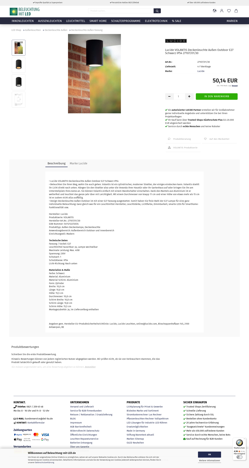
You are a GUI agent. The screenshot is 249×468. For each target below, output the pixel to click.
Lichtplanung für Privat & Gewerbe (145, 406)
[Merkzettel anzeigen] (229, 11)
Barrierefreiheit (83, 426)
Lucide (200, 71)
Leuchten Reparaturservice (84, 438)
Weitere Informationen (209, 460)
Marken (130, 438)
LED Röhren (161, 422)
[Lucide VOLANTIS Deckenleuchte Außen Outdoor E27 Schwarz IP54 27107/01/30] (94, 73)
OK (209, 454)
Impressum (76, 422)
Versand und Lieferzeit (82, 406)
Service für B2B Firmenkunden (86, 410)
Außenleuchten (50, 21)
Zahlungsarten (23, 430)
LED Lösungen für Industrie (140, 422)
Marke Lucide (78, 163)
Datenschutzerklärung (44, 462)
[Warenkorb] (236, 11)
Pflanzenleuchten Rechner (140, 418)
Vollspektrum (162, 418)
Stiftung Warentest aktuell (140, 434)
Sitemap (139, 438)
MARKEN (232, 21)
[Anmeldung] (221, 11)
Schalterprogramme (126, 21)
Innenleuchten (23, 21)
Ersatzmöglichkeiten (137, 426)
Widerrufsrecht (78, 430)
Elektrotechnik (156, 21)
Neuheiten (138, 442)
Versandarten (22, 446)
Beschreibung (56, 163)
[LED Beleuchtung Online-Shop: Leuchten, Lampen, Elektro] (25, 11)
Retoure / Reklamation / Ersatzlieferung (91, 414)
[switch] (239, 457)
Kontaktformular (36, 422)
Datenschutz (92, 430)
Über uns (75, 446)
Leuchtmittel (75, 21)
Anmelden (90, 366)
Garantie (84, 446)
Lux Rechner (155, 414)
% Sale (176, 21)
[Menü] (244, 439)
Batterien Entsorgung (81, 442)
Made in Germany (136, 430)
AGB (72, 426)
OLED (129, 442)
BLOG (73, 418)
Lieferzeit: (170, 66)
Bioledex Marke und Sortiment (143, 410)
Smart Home (98, 21)
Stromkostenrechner (137, 414)
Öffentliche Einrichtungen (83, 434)
